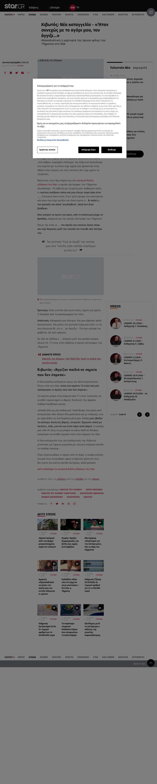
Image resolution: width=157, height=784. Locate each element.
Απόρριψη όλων (89, 150)
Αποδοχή (112, 150)
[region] (80, 118)
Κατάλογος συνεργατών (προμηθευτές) (53, 140)
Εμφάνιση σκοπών (47, 150)
